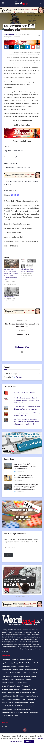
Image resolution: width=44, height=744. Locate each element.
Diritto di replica (18, 670)
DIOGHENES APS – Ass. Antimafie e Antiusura (16, 709)
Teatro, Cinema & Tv (28, 699)
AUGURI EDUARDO (10, 296)
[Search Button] (41, 3)
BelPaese (29, 663)
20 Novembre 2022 (24, 34)
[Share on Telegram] (27, 47)
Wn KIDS (4, 703)
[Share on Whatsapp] (22, 47)
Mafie (34, 689)
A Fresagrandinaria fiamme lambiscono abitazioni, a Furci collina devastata (26, 408)
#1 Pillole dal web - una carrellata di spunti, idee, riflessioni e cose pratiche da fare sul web (26, 400)
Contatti (29, 706)
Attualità (21, 663)
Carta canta (5, 666)
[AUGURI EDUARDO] (11, 291)
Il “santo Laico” (6, 676)
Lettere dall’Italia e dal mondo (10, 689)
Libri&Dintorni (26, 689)
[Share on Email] (33, 47)
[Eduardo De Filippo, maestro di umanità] (28, 263)
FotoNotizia (11, 673)
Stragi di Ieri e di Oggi (13, 699)
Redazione (33, 713)
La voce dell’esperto (21, 683)
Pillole (17, 693)
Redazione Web (10, 34)
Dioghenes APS (6, 670)
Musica (4, 693)
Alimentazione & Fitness (9, 660)
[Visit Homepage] (21, 3)
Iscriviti (8, 555)
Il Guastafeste (17, 676)
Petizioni (11, 693)
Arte (15, 663)
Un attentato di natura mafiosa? (24, 392)
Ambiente (22, 660)
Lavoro (19, 686)
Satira (33, 693)
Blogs (32, 703)
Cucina (20, 666)
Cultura (27, 666)
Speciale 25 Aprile (18, 696)
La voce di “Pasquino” (8, 686)
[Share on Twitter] (11, 47)
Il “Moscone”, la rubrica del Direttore (28, 673)
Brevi (36, 663)
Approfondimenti (7, 663)
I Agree (29, 741)
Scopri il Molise (6, 696)
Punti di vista (25, 693)
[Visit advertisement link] (22, 10)
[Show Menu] (3, 3)
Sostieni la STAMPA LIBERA (10, 716)
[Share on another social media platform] (38, 47)
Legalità (26, 686)
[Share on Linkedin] (16, 47)
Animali (29, 660)
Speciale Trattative (32, 696)
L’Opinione (28, 679)
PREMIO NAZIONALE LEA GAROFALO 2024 (15, 713)
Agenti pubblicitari (7, 706)
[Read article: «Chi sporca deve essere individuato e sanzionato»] (8, 478)
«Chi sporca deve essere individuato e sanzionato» (24, 477)
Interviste (4, 679)
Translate (19, 377)
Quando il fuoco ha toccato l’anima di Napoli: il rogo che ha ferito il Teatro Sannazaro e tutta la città (11, 274)
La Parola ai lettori (7, 683)
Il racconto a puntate (30, 676)
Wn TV (11, 703)
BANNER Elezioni (20, 706)
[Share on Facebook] (6, 47)
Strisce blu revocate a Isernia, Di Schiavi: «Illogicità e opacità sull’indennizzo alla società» (26, 487)
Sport (3, 699)
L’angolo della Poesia (16, 679)
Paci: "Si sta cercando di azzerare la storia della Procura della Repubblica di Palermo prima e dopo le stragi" (26, 421)
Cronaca (13, 666)
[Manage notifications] (24, 730)
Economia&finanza (31, 670)
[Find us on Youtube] (6, 726)
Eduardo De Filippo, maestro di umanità (27, 270)
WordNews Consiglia (21, 703)
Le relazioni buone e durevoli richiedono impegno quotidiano (26, 414)
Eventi (3, 673)
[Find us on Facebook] (2, 726)
